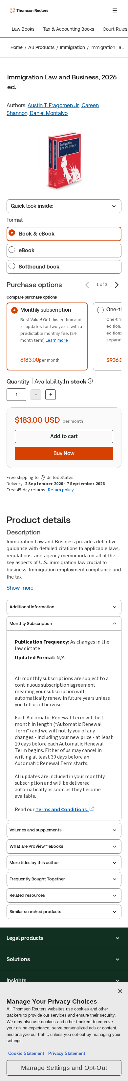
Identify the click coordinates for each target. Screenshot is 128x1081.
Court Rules (115, 29)
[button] (64, 938)
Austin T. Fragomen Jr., (55, 105)
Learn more (57, 340)
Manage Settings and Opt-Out (64, 1067)
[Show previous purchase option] (87, 284)
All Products (41, 47)
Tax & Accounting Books (68, 29)
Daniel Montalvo (49, 113)
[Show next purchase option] (116, 284)
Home (17, 47)
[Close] (120, 991)
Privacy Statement (65, 1053)
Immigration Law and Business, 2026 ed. (107, 47)
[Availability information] (90, 381)
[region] (64, 1031)
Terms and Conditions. (62, 809)
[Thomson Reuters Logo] (30, 10)
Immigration (72, 47)
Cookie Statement (26, 1053)
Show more (20, 588)
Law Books (23, 29)
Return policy (61, 490)
